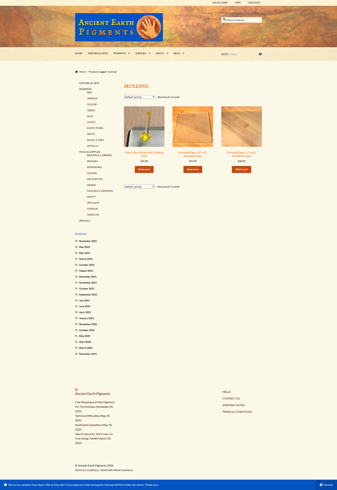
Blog (177, 53)
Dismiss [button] (328, 484)
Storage (92, 208)
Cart (238, 2)
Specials (84, 220)
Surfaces (93, 214)
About (160, 53)
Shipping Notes (233, 405)
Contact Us (231, 398)
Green (91, 110)
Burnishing (94, 167)
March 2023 (85, 258)
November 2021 (88, 282)
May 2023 (84, 252)
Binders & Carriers (99, 155)
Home (78, 53)
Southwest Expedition (88, 424)
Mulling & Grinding (100, 190)
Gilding (92, 173)
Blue (90, 116)
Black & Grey (95, 139)
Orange (92, 98)
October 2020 (86, 330)
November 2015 (88, 353)
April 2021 (85, 312)
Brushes (92, 161)
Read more (144, 169)
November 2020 (88, 324)
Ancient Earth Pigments (92, 394)
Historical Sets (98, 53)
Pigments (119, 53)
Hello (226, 391)
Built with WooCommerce (117, 470)
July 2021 (84, 300)
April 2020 (85, 341)
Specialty (93, 202)
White (91, 133)
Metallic (93, 145)
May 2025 (84, 246)
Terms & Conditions (237, 411)
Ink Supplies (95, 179)
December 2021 (88, 276)
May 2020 (84, 335)
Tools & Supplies (89, 151)
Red (89, 92)
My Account (220, 2)
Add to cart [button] (241, 169)
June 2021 (84, 306)
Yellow (92, 104)
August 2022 (86, 270)
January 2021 (86, 318)
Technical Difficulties (87, 415)
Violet (91, 122)
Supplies (140, 53)
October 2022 (86, 264)
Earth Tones (95, 127)
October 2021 (86, 288)
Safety (91, 196)
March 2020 (85, 347)
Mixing (91, 185)
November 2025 (88, 240)
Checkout (254, 2)
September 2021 (88, 294)
